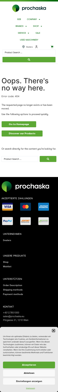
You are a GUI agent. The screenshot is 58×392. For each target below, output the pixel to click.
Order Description (12, 285)
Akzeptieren (29, 365)
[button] (53, 330)
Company (32, 19)
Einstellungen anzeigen (29, 381)
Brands (19, 26)
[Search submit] (29, 59)
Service (22, 33)
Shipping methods (13, 289)
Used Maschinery (29, 40)
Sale (38, 33)
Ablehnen (29, 373)
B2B (19, 19)
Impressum (30, 388)
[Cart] (52, 47)
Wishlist (7, 266)
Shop (36, 26)
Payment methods (13, 294)
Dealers (7, 240)
